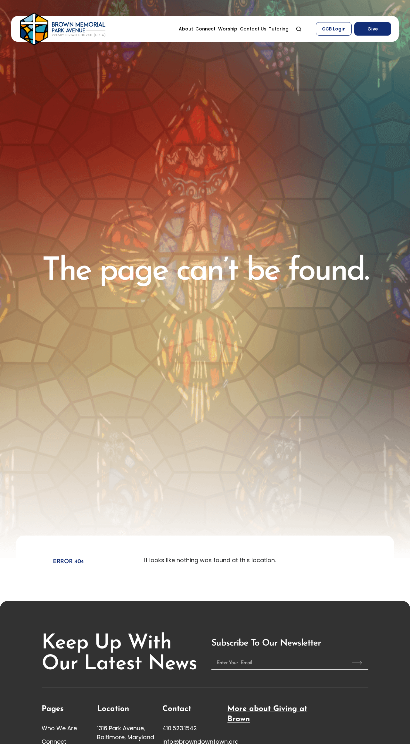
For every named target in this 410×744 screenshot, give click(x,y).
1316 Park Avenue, (121, 728)
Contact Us (253, 28)
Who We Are (59, 728)
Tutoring (279, 28)
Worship (227, 28)
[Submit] (357, 662)
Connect (205, 28)
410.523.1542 (179, 728)
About (186, 28)
